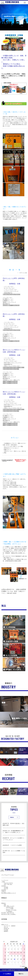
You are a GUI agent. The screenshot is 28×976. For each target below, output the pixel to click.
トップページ (4, 880)
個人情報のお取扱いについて (8, 893)
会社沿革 (6, 888)
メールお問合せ (7, 974)
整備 (5, 904)
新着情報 (3, 890)
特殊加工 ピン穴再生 (11, 910)
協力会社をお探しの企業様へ (8, 914)
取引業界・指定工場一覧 (7, 912)
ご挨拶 (3, 881)
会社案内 (3, 886)
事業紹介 (3, 903)
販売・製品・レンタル (9, 906)
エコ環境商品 (9, 911)
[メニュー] (25, 2)
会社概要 (6, 887)
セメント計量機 (9, 908)
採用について (4, 924)
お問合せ (3, 891)
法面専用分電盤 (9, 907)
